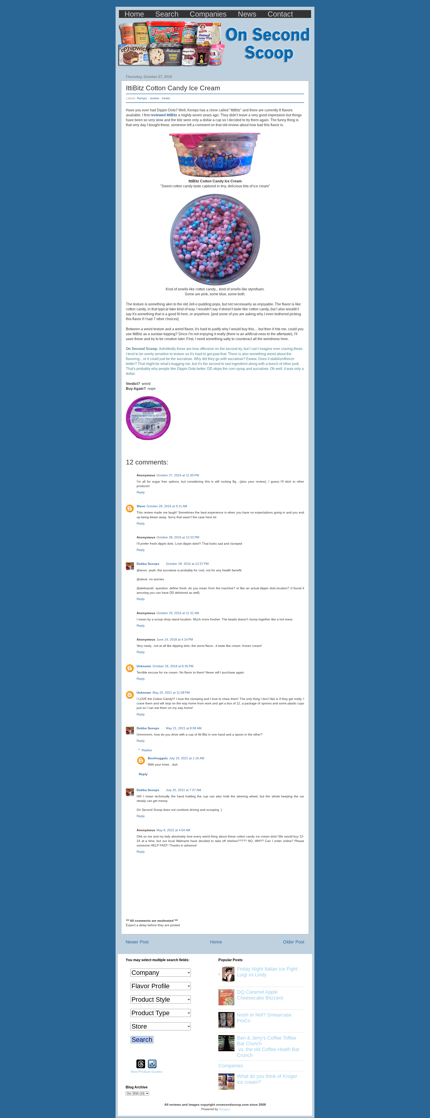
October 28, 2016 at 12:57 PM (187, 563)
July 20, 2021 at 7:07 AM (183, 790)
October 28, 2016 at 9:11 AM (166, 506)
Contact (280, 14)
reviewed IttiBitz (163, 115)
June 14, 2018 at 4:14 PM (175, 639)
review (154, 98)
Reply (141, 492)
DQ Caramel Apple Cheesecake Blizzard (260, 995)
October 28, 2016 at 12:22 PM (178, 537)
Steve (141, 506)
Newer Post (137, 941)
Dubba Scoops (148, 563)
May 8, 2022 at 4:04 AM (173, 830)
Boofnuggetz (158, 758)
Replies (147, 750)
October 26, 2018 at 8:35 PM (173, 666)
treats (166, 98)
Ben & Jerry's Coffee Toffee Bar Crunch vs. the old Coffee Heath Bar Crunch (268, 1046)
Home (134, 14)
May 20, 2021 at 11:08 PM (171, 692)
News (247, 14)
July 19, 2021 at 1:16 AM (186, 758)
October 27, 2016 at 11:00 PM (178, 475)
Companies (208, 14)
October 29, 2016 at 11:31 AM (178, 613)
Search (166, 14)
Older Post (293, 941)
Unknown (144, 666)
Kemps (142, 98)
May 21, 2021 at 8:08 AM (184, 728)
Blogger (224, 1109)
